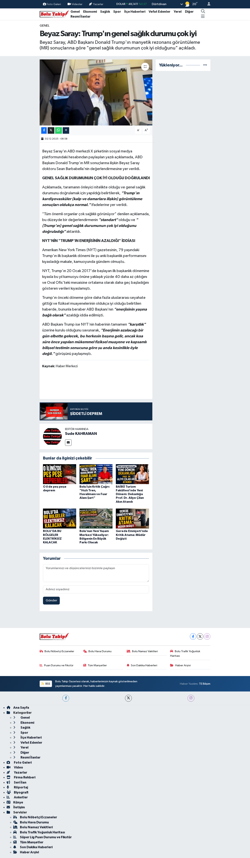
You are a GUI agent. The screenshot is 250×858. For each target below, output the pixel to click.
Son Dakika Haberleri (144, 665)
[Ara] (203, 11)
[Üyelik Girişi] (207, 4)
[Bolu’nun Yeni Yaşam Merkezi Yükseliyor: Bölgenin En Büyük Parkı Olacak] (96, 518)
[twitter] (128, 698)
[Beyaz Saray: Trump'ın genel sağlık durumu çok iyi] (96, 92)
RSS (47, 683)
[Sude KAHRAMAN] (52, 436)
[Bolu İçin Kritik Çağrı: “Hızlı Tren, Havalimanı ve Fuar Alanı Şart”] (96, 474)
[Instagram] (207, 636)
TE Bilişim (204, 683)
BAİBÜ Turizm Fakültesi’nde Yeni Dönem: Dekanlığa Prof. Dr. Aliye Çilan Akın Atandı (130, 494)
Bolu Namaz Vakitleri (145, 651)
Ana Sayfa (21, 707)
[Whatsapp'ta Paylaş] (58, 130)
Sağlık (105, 11)
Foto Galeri (54, 4)
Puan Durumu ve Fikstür (58, 665)
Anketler (20, 797)
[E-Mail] (68, 442)
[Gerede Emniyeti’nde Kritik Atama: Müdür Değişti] (132, 518)
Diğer (189, 11)
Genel (75, 11)
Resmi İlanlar (80, 16)
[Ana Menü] (203, 16)
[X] (200, 636)
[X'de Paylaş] (51, 130)
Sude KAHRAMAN (81, 434)
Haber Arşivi (183, 665)
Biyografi (20, 792)
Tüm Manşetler (97, 665)
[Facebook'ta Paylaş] (44, 130)
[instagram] (191, 698)
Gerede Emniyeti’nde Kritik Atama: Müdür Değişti (132, 534)
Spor (117, 11)
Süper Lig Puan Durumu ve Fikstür (46, 837)
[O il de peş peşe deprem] (59, 474)
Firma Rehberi (24, 777)
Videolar (77, 4)
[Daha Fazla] (66, 130)
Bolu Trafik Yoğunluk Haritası (185, 653)
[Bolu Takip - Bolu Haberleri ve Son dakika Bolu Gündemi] (54, 14)
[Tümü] (205, 65)
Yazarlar (98, 4)
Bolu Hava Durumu (100, 651)
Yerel (178, 11)
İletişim (19, 807)
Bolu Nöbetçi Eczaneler (59, 651)
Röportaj (20, 787)
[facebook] (65, 698)
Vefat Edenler (159, 11)
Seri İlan (19, 782)
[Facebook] (193, 636)
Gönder (51, 600)
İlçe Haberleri (134, 11)
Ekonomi (90, 11)
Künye (18, 802)
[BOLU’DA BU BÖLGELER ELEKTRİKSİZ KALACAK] (59, 518)
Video (18, 767)
